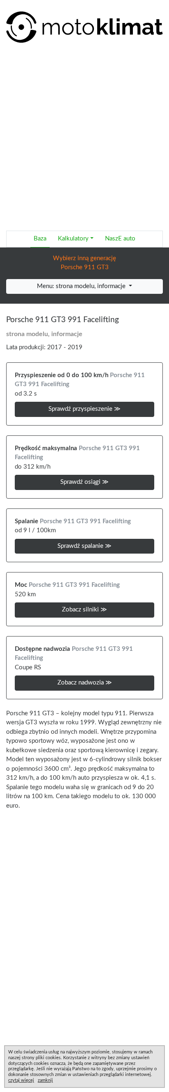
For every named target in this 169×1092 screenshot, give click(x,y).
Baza (40, 239)
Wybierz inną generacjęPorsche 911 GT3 (84, 263)
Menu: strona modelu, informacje (82, 286)
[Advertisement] (84, 139)
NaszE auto (120, 239)
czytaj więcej (21, 1080)
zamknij (45, 1080)
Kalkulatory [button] (73, 239)
